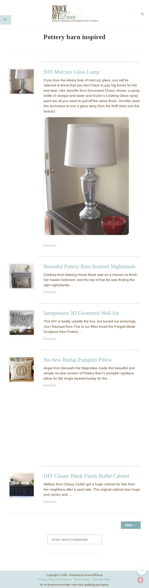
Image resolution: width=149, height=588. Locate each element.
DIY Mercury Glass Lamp (71, 72)
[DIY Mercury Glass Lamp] (21, 81)
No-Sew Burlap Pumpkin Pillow (78, 360)
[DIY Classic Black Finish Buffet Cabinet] (21, 485)
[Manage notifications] (140, 580)
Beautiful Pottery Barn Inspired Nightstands (90, 266)
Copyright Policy (101, 579)
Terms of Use (81, 579)
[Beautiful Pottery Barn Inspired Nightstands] (21, 276)
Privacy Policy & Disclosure (54, 579)
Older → (130, 525)
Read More (50, 245)
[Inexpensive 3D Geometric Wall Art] (21, 322)
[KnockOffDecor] (77, 14)
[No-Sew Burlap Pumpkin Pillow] (21, 369)
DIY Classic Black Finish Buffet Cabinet (86, 476)
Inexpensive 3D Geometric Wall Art (81, 313)
